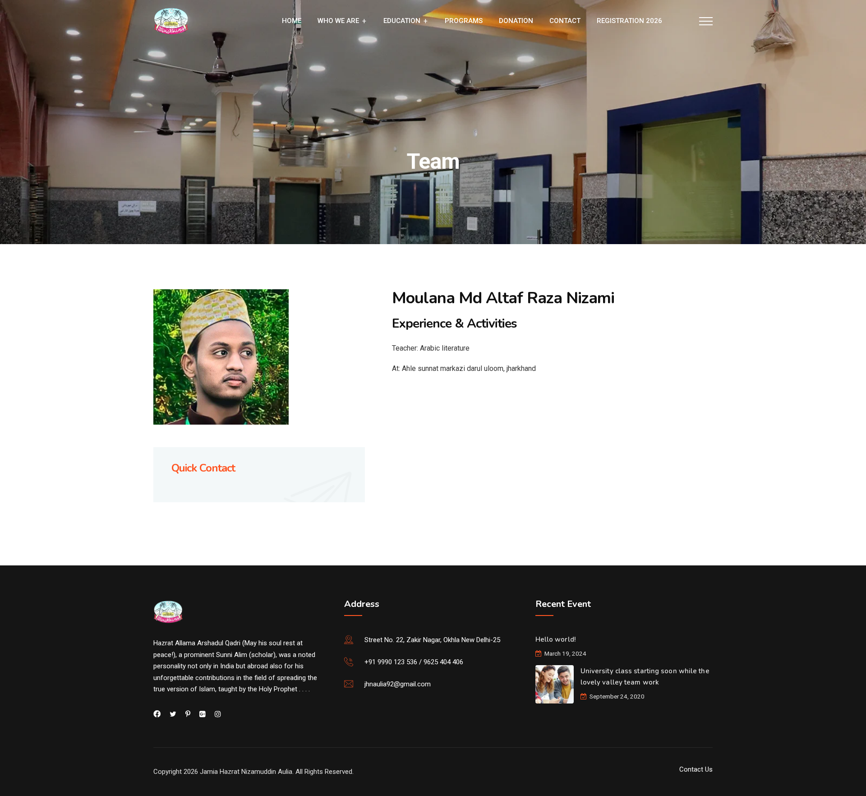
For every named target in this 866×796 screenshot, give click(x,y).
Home (291, 21)
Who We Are (338, 21)
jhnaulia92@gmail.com (397, 684)
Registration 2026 (629, 21)
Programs (464, 21)
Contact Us (696, 769)
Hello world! (555, 639)
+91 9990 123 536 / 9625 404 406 (413, 662)
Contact (564, 21)
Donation (516, 21)
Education (401, 21)
